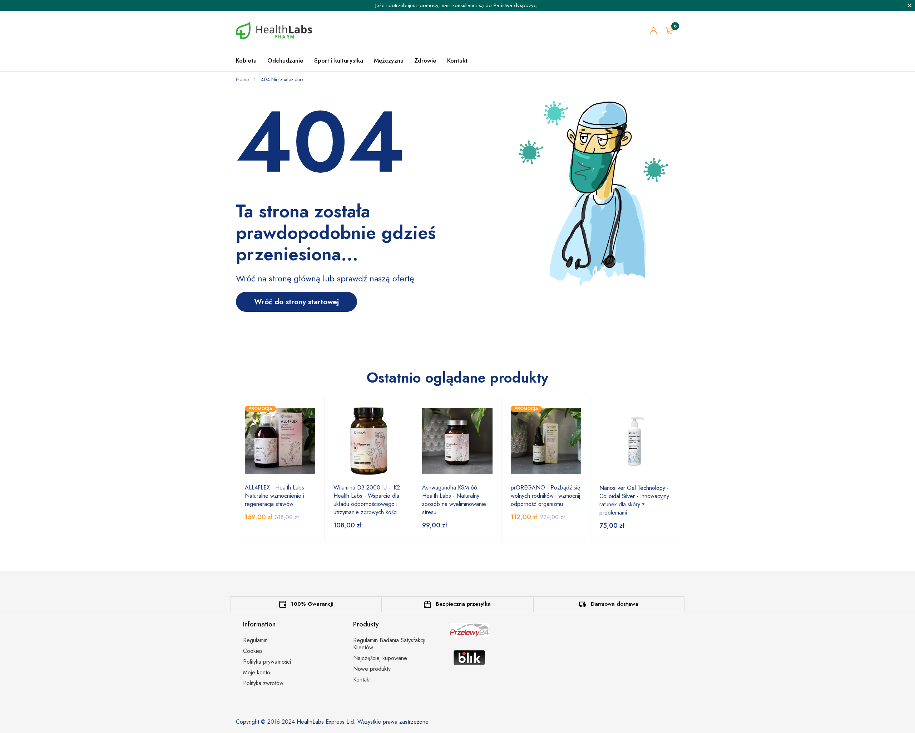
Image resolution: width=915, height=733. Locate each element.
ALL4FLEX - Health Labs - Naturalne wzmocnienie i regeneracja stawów (276, 495)
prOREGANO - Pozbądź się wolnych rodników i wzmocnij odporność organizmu (545, 495)
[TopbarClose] (909, 5)
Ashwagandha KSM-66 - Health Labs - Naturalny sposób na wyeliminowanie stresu (454, 499)
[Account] (653, 30)
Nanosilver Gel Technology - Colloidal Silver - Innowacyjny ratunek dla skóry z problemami (634, 500)
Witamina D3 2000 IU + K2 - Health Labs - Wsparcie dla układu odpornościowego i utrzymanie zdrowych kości (368, 499)
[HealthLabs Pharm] (274, 30)
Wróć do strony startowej (296, 301)
